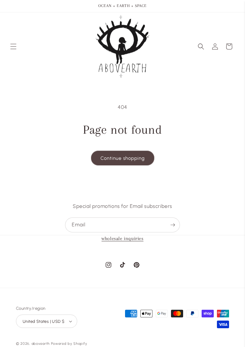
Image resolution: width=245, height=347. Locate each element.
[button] (13, 46)
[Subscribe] (173, 224)
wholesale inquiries (122, 238)
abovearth (41, 344)
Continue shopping (122, 158)
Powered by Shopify (69, 344)
